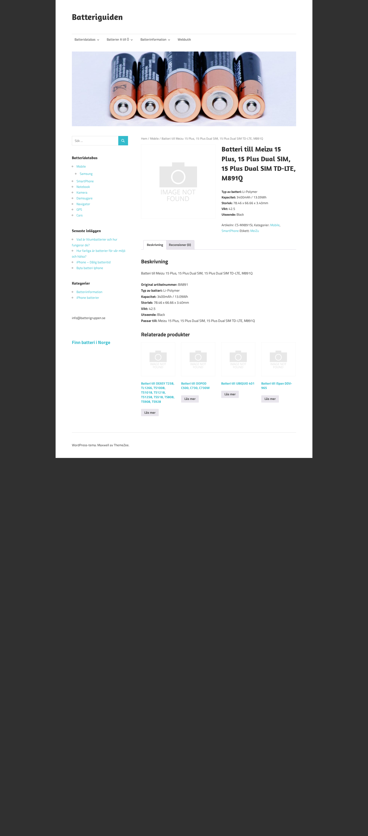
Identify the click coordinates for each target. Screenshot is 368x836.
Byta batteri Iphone (89, 267)
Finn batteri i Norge (91, 342)
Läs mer (149, 412)
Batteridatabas (85, 39)
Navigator (83, 203)
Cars (79, 215)
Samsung (86, 173)
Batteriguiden (97, 17)
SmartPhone (230, 230)
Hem (144, 138)
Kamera (81, 192)
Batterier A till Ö (118, 39)
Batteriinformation (153, 39)
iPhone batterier (87, 297)
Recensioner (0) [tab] (180, 244)
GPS (79, 209)
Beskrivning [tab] (155, 244)
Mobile (154, 138)
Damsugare (84, 198)
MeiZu (254, 230)
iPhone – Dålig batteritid (93, 262)
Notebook (83, 186)
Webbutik (184, 39)
